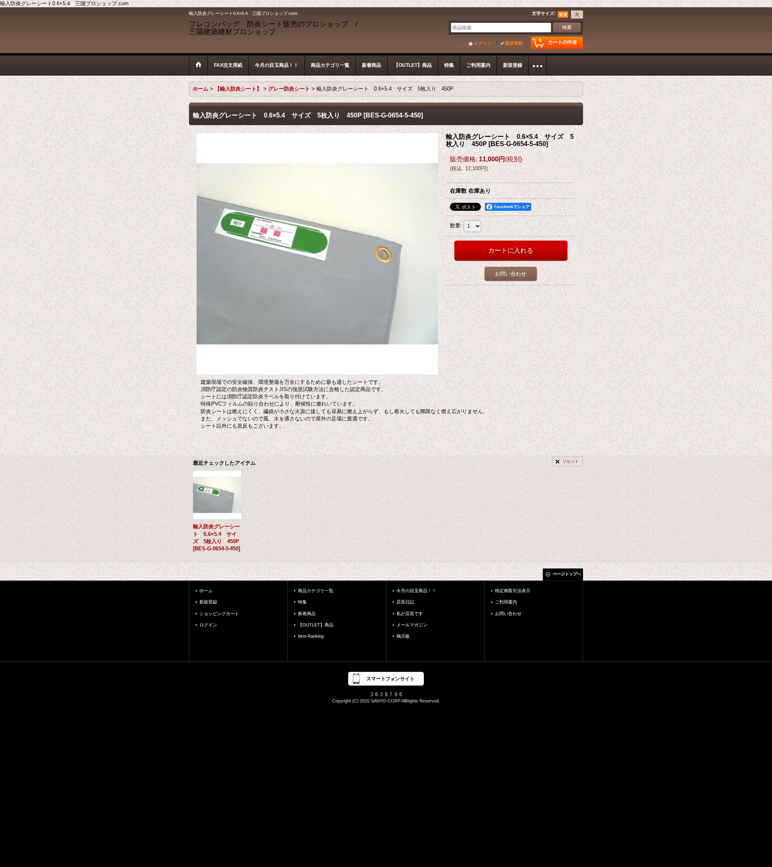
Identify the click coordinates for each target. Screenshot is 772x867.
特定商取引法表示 (512, 590)
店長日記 (405, 601)
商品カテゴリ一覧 (315, 590)
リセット (571, 461)
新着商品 (307, 613)
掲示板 (403, 636)
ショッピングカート (219, 613)
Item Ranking (311, 636)
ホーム (206, 590)
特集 (302, 601)
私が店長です (409, 613)
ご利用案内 (506, 601)
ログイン (482, 43)
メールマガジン (411, 624)
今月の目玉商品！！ (416, 590)
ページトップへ (567, 574)
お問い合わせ (510, 274)
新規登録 (514, 43)
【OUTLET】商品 (315, 624)
